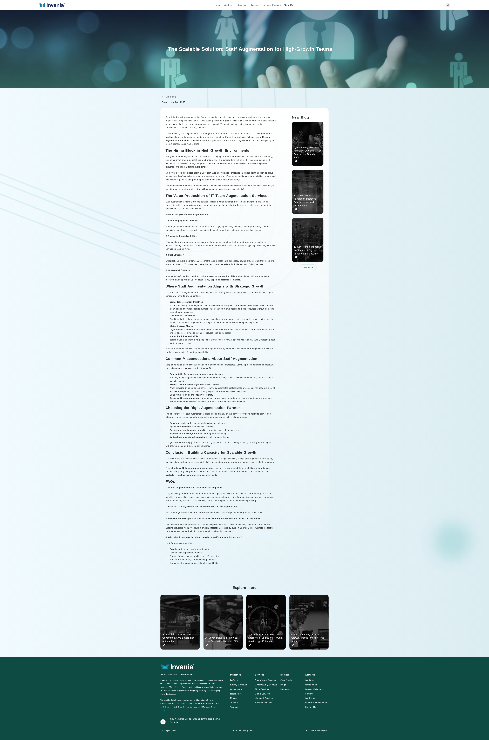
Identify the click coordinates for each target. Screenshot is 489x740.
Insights (255, 5)
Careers (309, 694)
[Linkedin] (163, 721)
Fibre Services (262, 689)
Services (241, 5)
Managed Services (264, 698)
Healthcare (235, 694)
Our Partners (311, 698)
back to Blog (170, 97)
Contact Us (310, 707)
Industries (227, 5)
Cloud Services (262, 694)
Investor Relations (272, 5)
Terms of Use (236, 731)
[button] (448, 5)
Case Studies (287, 680)
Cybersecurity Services (266, 685)
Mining (233, 698)
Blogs (283, 685)
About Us (288, 5)
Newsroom (285, 689)
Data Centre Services (265, 680)
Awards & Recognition (316, 703)
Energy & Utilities (238, 685)
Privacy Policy (248, 731)
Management (311, 685)
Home (217, 5)
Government (236, 689)
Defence (234, 680)
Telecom (234, 703)
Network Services (263, 703)
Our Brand (310, 680)
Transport (234, 707)
